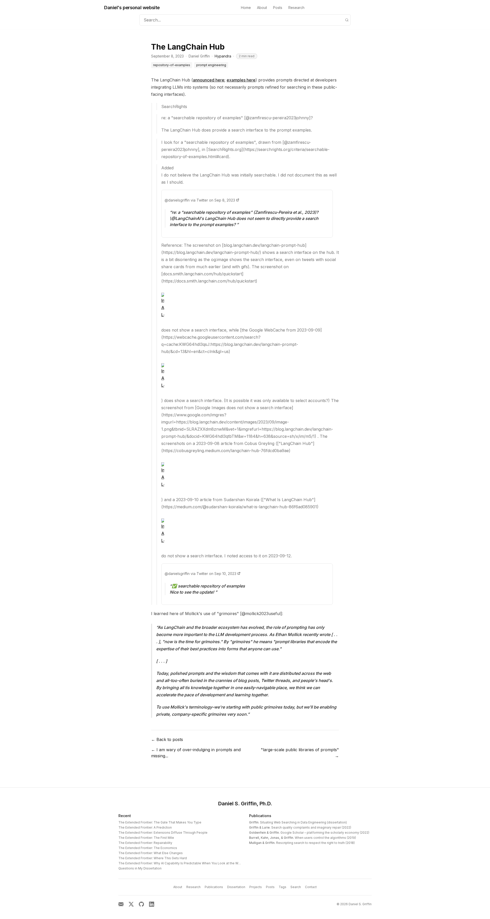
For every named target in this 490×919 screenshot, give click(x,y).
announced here (208, 80)
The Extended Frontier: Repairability (145, 843)
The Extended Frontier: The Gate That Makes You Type (159, 822)
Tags (282, 887)
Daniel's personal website (132, 7)
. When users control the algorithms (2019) (302, 838)
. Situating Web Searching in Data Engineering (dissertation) (298, 822)
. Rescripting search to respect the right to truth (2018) (302, 843)
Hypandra (223, 56)
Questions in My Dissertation (140, 868)
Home (246, 7)
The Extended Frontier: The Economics (147, 848)
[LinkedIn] (151, 904)
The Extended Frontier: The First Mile (146, 838)
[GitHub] (141, 904)
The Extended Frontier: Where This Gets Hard (152, 858)
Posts (277, 7)
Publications (260, 816)
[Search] (347, 20)
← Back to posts (167, 739)
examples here (241, 80)
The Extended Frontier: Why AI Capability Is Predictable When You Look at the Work (180, 863)
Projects (255, 887)
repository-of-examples (171, 65)
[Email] (121, 904)
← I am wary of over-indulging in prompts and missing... (196, 752)
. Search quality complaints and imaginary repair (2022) (300, 827)
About (262, 7)
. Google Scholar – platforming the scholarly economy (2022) (309, 832)
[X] (131, 904)
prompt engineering (211, 65)
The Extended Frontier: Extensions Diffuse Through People (162, 832)
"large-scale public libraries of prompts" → (300, 752)
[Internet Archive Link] (250, 305)
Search (295, 887)
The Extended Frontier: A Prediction (145, 827)
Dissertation (236, 887)
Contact (311, 887)
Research (296, 7)
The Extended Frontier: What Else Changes (150, 853)
